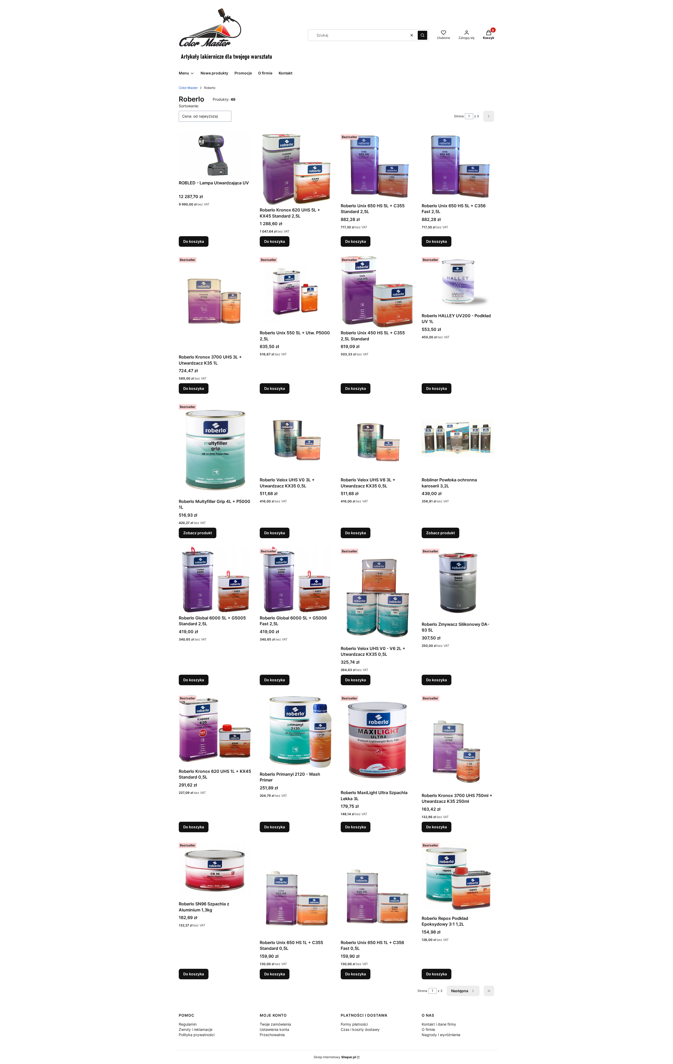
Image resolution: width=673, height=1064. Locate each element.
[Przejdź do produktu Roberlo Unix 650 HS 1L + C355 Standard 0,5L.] (296, 889)
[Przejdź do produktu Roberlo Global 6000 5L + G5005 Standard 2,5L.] (215, 580)
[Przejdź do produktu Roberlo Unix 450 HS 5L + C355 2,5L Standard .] (377, 291)
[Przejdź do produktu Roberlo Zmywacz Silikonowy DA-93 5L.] (458, 583)
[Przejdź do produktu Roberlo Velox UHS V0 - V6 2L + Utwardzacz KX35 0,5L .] (377, 595)
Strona (459, 116)
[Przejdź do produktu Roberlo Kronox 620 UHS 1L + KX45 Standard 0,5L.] (215, 730)
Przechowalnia (272, 1034)
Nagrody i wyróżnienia (441, 1034)
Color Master (188, 88)
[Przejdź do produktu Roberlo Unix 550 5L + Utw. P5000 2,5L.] (296, 291)
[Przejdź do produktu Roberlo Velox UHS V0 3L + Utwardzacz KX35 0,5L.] (296, 438)
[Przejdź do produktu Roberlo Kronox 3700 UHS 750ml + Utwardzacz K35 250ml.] (458, 742)
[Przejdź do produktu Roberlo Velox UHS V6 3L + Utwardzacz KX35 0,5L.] (377, 438)
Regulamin (188, 1024)
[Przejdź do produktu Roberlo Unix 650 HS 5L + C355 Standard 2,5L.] (377, 166)
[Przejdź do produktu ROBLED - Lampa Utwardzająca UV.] (215, 155)
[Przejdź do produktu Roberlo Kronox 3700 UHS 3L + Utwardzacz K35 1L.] (215, 303)
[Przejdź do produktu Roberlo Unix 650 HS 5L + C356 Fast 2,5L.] (458, 166)
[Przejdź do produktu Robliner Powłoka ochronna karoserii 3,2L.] (458, 438)
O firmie (428, 1029)
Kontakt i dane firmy (439, 1024)
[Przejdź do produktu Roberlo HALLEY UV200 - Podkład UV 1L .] (458, 282)
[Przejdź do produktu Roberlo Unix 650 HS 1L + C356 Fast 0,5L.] (377, 889)
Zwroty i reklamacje (195, 1029)
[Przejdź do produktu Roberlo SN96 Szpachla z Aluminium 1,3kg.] (215, 870)
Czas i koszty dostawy (360, 1029)
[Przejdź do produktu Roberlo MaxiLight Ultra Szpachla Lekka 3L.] (377, 741)
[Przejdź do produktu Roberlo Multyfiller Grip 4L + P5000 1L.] (215, 449)
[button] (422, 35)
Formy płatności (354, 1024)
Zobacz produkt (197, 533)
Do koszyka (193, 241)
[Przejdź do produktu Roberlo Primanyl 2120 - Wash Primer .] (296, 731)
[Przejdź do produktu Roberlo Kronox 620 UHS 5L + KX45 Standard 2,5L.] (296, 168)
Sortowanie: (189, 106)
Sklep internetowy (335, 1057)
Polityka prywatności (197, 1034)
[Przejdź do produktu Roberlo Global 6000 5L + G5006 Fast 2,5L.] (296, 580)
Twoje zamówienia (275, 1024)
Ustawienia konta (274, 1029)
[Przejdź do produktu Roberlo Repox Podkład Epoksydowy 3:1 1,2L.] (458, 877)
